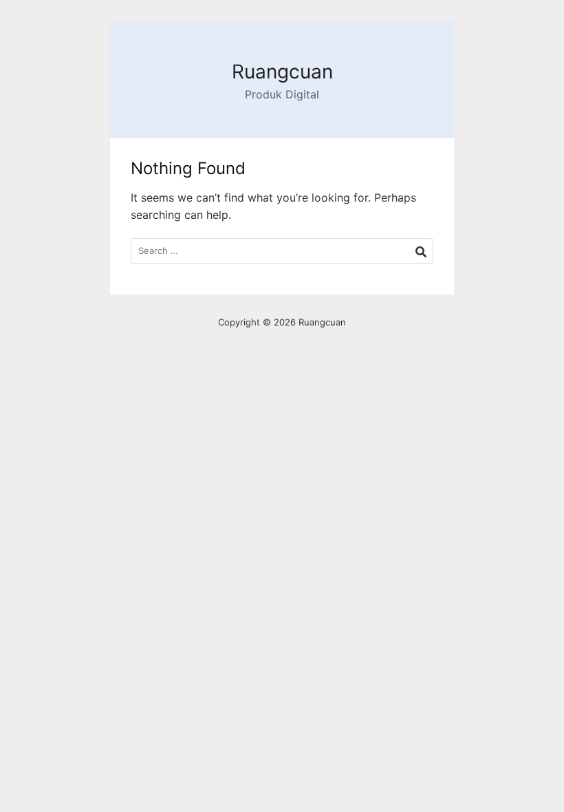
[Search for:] (282, 251)
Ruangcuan (282, 71)
